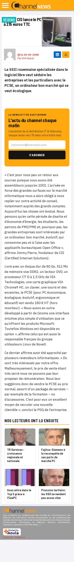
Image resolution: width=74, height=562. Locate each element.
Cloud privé (8, 537)
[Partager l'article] (65, 54)
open (5, 5)
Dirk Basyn (28, 58)
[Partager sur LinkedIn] (57, 54)
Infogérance (19, 537)
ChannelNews (31, 6)
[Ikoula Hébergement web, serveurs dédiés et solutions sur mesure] (12, 535)
